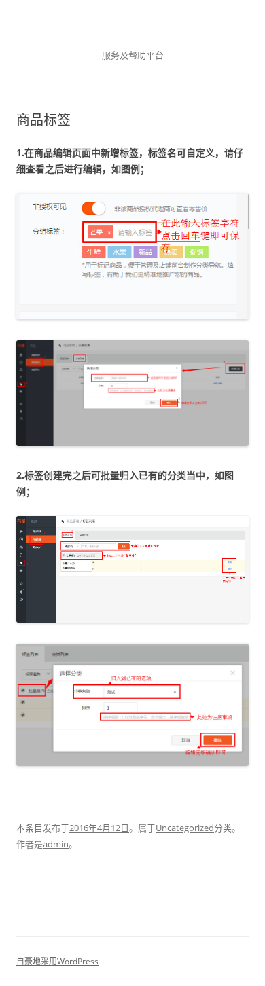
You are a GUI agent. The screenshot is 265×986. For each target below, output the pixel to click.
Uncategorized (185, 828)
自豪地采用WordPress (57, 961)
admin (56, 844)
